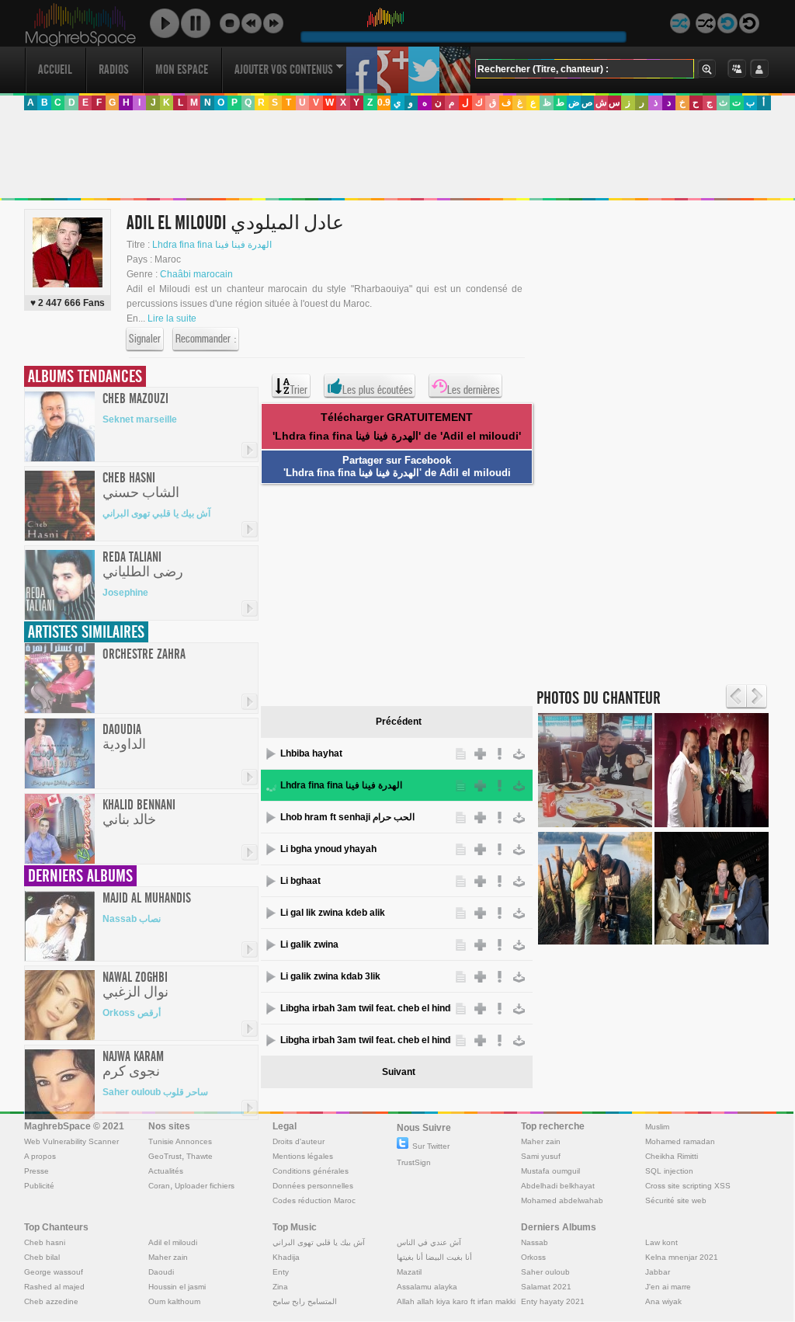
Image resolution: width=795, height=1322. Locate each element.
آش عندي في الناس (429, 1242)
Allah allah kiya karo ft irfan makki (456, 1301)
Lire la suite (172, 318)
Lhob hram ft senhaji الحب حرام (347, 817)
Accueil (55, 69)
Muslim (657, 1126)
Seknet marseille (139, 419)
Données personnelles (313, 1185)
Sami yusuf (541, 1156)
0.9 (384, 102)
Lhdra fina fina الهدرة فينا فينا (212, 244)
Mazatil (409, 1272)
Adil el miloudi (172, 1242)
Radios (114, 69)
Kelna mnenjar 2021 (681, 1257)
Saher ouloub (545, 1272)
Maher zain (541, 1141)
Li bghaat (300, 880)
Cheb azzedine (51, 1301)
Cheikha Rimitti (671, 1156)
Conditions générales (311, 1171)
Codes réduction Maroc (314, 1200)
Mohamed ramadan (680, 1141)
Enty (281, 1272)
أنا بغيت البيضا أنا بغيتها (434, 1257)
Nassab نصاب (131, 918)
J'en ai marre (668, 1286)
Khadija (286, 1257)
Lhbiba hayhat (311, 753)
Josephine (125, 592)
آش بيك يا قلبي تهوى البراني (156, 513)
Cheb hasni (44, 1242)
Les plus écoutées (377, 390)
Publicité (39, 1185)
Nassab (534, 1242)
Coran (159, 1185)
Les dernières (473, 390)
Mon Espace (181, 69)
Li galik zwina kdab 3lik (330, 976)
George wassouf (53, 1272)
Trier (298, 390)
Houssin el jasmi (177, 1286)
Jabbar (657, 1272)
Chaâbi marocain (196, 274)
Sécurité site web (675, 1200)
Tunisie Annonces (180, 1141)
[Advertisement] (396, 155)
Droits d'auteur (299, 1141)
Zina (280, 1286)
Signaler (145, 339)
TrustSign (414, 1162)
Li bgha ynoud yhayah (328, 849)
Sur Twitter (431, 1146)
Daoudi (161, 1272)
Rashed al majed (54, 1286)
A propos (40, 1156)
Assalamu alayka (427, 1286)
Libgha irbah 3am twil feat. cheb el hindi (365, 1008)
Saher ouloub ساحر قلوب (155, 1092)
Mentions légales (303, 1156)
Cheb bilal (42, 1257)
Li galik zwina (309, 944)
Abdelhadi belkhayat (558, 1185)
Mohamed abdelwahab (562, 1200)
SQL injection (669, 1171)
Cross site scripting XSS (688, 1185)
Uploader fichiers (204, 1185)
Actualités (165, 1171)
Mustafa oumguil (550, 1171)
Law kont (661, 1242)
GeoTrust (165, 1156)
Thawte (199, 1156)
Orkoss (533, 1257)
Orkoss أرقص (131, 1012)
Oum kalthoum (174, 1301)
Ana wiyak (663, 1301)
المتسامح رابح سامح (305, 1301)
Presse (36, 1171)
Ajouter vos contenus (283, 69)
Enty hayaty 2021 (553, 1301)
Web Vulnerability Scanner (71, 1141)
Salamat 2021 (546, 1286)
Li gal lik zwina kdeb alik (332, 912)
